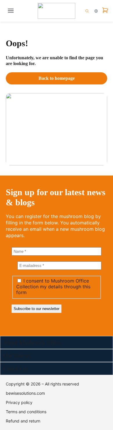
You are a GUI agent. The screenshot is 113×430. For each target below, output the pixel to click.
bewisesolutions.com (25, 393)
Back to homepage (57, 78)
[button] (10, 11)
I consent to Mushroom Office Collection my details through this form (53, 286)
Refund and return (23, 420)
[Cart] (105, 10)
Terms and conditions (26, 411)
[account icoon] (96, 11)
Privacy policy (19, 402)
